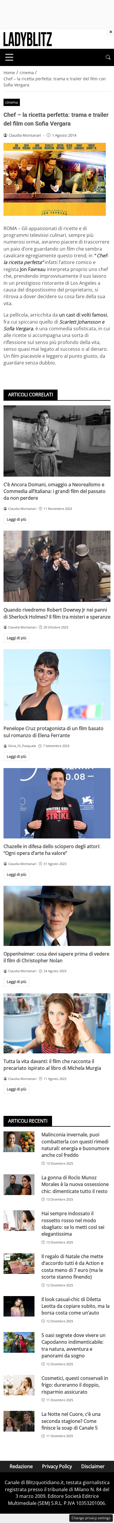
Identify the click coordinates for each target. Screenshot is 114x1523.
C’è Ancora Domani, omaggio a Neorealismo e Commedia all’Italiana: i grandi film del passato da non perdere (55, 491)
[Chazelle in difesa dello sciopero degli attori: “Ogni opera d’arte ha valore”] (57, 803)
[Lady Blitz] (28, 38)
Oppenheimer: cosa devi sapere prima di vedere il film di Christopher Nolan (56, 957)
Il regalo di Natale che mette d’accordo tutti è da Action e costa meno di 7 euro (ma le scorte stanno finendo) (72, 1266)
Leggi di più (16, 519)
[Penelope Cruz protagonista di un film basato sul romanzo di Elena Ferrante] (57, 684)
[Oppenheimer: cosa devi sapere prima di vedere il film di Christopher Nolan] (57, 916)
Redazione (21, 1466)
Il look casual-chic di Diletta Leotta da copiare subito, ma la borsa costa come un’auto (76, 1306)
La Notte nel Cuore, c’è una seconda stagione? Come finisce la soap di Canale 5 (71, 1421)
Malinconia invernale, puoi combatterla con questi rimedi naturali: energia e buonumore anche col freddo (75, 1144)
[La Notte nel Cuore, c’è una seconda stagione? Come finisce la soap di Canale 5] (19, 1421)
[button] (108, 57)
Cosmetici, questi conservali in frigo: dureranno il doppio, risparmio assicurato (75, 1385)
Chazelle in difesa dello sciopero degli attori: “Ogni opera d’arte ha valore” (52, 849)
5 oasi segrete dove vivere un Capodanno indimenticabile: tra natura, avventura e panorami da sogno (74, 1345)
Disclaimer (93, 1466)
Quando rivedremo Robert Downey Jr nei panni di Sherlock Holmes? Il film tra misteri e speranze (57, 613)
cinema (11, 102)
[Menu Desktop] (9, 57)
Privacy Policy (57, 1466)
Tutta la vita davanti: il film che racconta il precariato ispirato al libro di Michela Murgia (52, 1064)
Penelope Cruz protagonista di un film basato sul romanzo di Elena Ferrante (53, 731)
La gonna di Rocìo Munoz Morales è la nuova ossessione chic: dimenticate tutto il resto (75, 1184)
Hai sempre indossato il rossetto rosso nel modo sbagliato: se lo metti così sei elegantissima (73, 1223)
